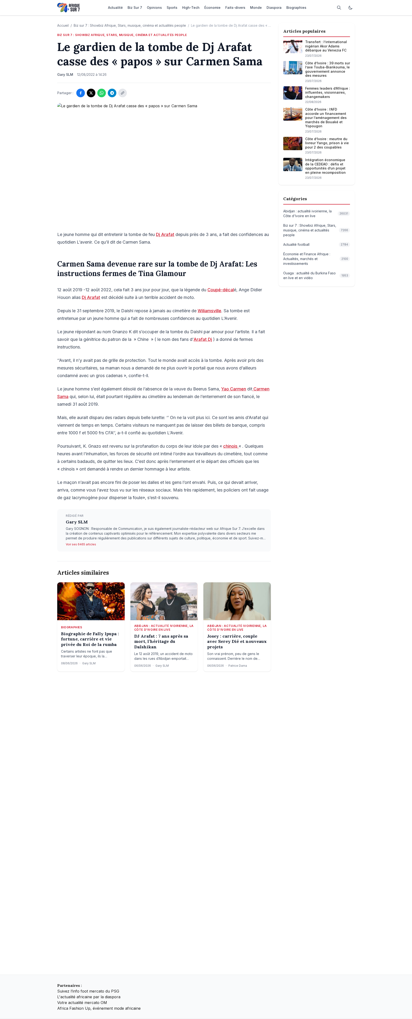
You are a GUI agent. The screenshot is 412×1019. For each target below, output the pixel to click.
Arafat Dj (203, 339)
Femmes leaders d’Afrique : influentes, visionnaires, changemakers (327, 92)
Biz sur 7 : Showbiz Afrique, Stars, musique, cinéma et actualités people (130, 25)
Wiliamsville (209, 310)
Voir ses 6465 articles (81, 544)
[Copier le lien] (122, 93)
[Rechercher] (339, 7)
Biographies (71, 627)
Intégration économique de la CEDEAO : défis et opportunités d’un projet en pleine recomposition (325, 166)
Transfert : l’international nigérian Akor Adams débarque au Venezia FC (326, 46)
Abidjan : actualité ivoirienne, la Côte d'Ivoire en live (164, 627)
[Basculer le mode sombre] (350, 7)
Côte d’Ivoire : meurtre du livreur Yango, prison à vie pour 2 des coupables (327, 143)
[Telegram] (112, 93)
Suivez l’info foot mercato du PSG (88, 991)
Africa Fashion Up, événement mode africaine (99, 1008)
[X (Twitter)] (91, 93)
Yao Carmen (233, 388)
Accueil (63, 25)
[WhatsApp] (101, 93)
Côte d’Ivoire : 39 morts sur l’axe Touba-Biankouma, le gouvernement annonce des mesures (327, 69)
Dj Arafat (165, 234)
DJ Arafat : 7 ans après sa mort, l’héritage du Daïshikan (161, 642)
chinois (231, 446)
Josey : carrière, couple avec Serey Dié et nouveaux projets (237, 642)
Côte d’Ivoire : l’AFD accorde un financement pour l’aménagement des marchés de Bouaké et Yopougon (326, 117)
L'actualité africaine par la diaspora (88, 996)
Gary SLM (77, 522)
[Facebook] (80, 93)
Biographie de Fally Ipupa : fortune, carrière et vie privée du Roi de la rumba (90, 639)
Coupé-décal (220, 289)
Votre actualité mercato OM (82, 1002)
